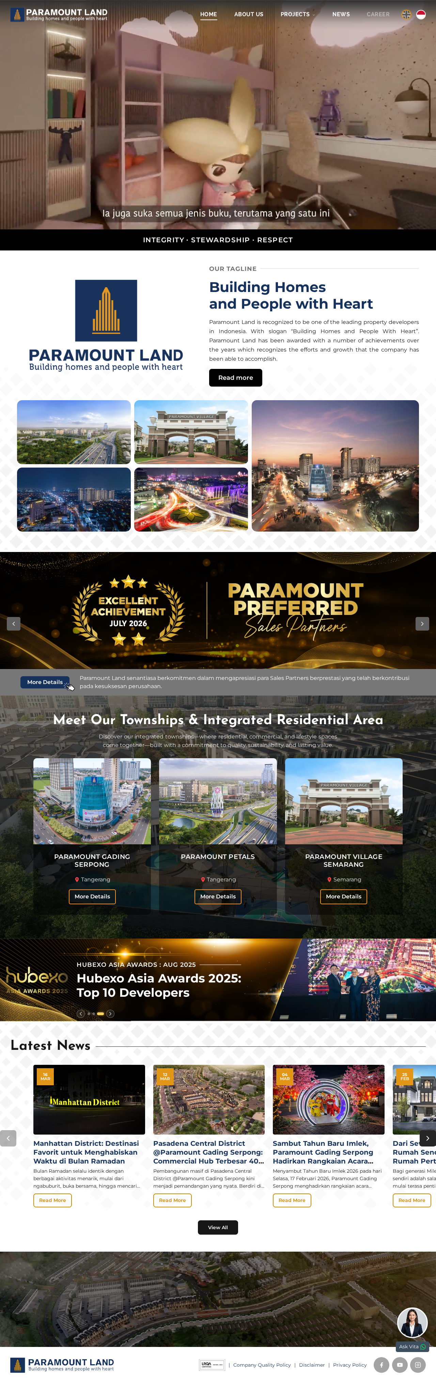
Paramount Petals (140, 1304)
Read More (52, 1200)
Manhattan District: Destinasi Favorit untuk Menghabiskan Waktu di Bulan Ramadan (86, 1152)
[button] (13, 624)
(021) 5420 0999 (250, 1324)
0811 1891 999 (246, 1313)
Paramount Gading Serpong (154, 1294)
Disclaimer (312, 1365)
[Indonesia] (421, 14)
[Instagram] (418, 1365)
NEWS (341, 14)
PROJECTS (296, 14)
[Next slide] (110, 1014)
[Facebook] (381, 1365)
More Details (92, 897)
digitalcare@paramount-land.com (271, 1334)
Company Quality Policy (262, 1365)
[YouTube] (400, 1365)
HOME (208, 14)
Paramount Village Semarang (156, 1314)
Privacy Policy (350, 1365)
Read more (235, 377)
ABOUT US (249, 14)
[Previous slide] (81, 1014)
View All (218, 1227)
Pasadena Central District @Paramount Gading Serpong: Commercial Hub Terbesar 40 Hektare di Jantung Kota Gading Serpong (208, 1161)
